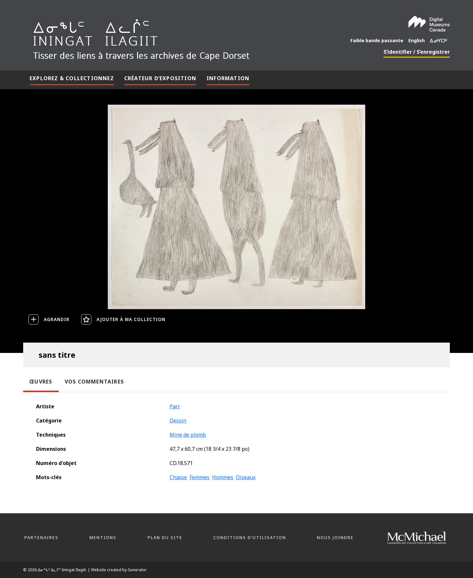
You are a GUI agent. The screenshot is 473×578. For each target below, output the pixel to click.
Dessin (178, 420)
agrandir (57, 319)
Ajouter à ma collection (131, 319)
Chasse (178, 477)
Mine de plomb (188, 434)
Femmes (199, 477)
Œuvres (40, 381)
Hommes (222, 477)
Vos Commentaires (94, 381)
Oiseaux (245, 477)
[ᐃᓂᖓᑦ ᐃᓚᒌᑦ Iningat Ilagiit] (165, 37)
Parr (175, 406)
